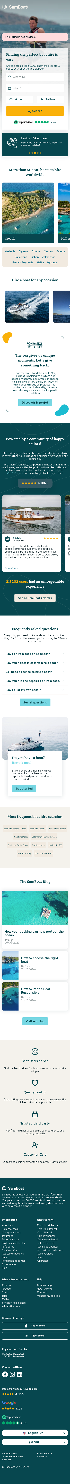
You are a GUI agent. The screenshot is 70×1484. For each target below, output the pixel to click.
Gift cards (8, 1246)
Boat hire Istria (38, 844)
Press (5, 1257)
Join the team (10, 1228)
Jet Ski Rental (45, 1243)
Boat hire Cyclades (57, 828)
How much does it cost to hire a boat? (31, 663)
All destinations (11, 1306)
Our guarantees (11, 1232)
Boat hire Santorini (43, 853)
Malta (40, 262)
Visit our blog (35, 1021)
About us (7, 1225)
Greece (60, 251)
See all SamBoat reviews (35, 598)
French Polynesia (22, 262)
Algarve (23, 251)
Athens (36, 251)
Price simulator (10, 1239)
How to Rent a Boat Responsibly (35, 991)
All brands (43, 1260)
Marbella (10, 251)
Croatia (6, 1285)
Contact (42, 1292)
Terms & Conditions (12, 1456)
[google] (9, 1403)
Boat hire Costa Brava (18, 844)
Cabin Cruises (45, 1253)
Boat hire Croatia (38, 828)
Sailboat (51, 99)
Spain (5, 1292)
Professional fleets (13, 1243)
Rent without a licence (50, 1250)
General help (44, 1285)
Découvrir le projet (35, 402)
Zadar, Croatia (11, 568)
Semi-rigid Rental (47, 1228)
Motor (18, 99)
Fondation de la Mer (13, 1260)
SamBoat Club (10, 1250)
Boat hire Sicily (24, 853)
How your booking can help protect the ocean (34, 933)
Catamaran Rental (47, 1239)
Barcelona (21, 257)
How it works (44, 1288)
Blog (4, 1267)
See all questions (35, 702)
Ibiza (4, 1295)
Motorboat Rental (47, 1225)
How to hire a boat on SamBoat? (27, 654)
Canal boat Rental (47, 1246)
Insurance (7, 1235)
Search (37, 111)
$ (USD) (34, 1442)
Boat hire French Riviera (15, 828)
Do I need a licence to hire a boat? (28, 672)
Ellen (10, 939)
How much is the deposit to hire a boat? (32, 681)
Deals (40, 1257)
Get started (24, 788)
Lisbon (35, 257)
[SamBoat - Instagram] (12, 1374)
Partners (42, 1456)
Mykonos (52, 262)
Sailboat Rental (46, 1235)
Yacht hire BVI (55, 844)
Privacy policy (44, 1453)
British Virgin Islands (14, 1302)
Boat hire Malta (20, 836)
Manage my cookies (48, 1295)
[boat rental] (15, 7)
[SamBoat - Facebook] (5, 1374)
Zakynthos (48, 257)
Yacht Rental (44, 1232)
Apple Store (38, 1325)
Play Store (38, 1335)
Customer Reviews (13, 1253)
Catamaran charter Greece (44, 836)
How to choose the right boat (39, 960)
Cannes (48, 251)
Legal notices (9, 1453)
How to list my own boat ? (23, 690)
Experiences (9, 1264)
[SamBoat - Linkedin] (20, 1374)
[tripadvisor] (12, 1417)
